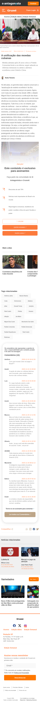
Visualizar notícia (9, 256)
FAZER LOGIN (19, 233)
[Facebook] (14, 626)
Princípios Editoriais (18, 687)
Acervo (7, 17)
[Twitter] (19, 626)
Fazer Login (31, 10)
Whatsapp (26, 529)
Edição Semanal (29, 17)
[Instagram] (25, 626)
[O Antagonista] (11, 3)
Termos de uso (22, 690)
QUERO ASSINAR (19, 227)
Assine (27, 687)
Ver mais (33, 579)
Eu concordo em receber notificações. (17, 670)
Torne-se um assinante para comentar (19, 509)
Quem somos (6, 687)
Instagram (30, 529)
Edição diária (16, 17)
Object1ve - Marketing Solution (28, 700)
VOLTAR (20, 221)
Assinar (33, 3)
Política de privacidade (10, 690)
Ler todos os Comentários (19, 514)
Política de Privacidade (21, 672)
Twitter (37, 529)
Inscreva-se (20, 678)
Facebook (34, 529)
